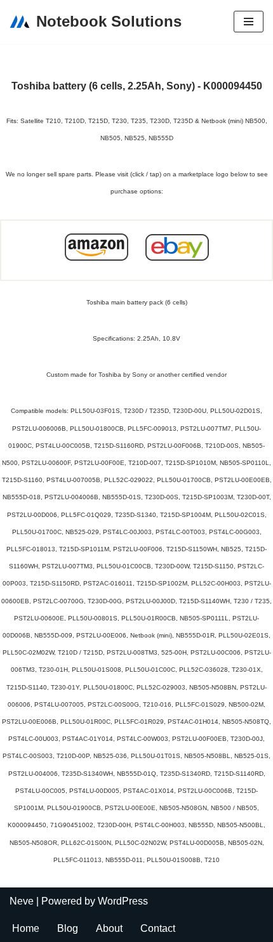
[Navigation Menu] (248, 21)
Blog (67, 928)
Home (25, 928)
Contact (157, 928)
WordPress (123, 901)
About (109, 928)
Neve (22, 901)
